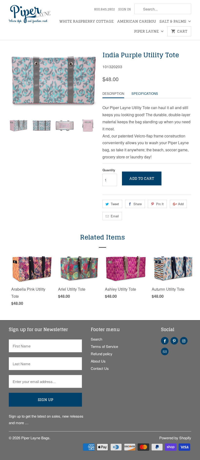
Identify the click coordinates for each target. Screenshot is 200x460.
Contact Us (100, 368)
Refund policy (101, 353)
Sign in (124, 9)
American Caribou (136, 22)
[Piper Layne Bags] (30, 15)
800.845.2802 (104, 9)
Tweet (115, 203)
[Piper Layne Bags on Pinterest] (174, 341)
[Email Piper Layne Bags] (165, 351)
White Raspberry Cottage (86, 22)
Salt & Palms (173, 22)
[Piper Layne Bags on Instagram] (184, 341)
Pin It (160, 203)
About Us (98, 361)
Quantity (108, 170)
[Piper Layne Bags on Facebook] (165, 341)
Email (115, 216)
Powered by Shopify (175, 437)
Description (113, 93)
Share (137, 203)
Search (96, 339)
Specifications (144, 93)
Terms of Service (104, 346)
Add (181, 203)
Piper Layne (147, 32)
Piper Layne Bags (35, 437)
